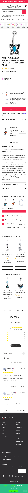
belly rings (17, 15)
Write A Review (15, 346)
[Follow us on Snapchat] (22, 476)
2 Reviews (11, 68)
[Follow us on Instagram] (9, 476)
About (3, 427)
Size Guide (18, 436)
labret (22, 15)
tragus (9, 16)
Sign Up (22, 471)
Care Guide (18, 439)
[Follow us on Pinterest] (12, 476)
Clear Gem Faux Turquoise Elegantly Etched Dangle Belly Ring (8, 293)
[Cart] (25, 6)
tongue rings (5, 16)
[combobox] (18, 362)
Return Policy (19, 444)
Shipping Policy (19, 441)
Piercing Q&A (5, 436)
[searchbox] (12, 353)
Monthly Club (19, 427)
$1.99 (19, 20)
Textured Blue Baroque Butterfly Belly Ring (20, 291)
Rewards (18, 433)
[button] (23, 237)
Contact (4, 424)
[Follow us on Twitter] (6, 476)
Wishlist (17, 424)
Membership (19, 430)
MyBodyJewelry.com (14, 481)
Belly (13, 20)
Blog (3, 433)
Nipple (8, 20)
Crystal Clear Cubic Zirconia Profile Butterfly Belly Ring (20, 254)
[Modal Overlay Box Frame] (14, 488)
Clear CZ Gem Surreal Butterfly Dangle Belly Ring (7, 254)
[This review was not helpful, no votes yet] (23, 386)
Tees (24, 20)
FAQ (3, 430)
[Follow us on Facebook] (3, 476)
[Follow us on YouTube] (15, 476)
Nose (2, 20)
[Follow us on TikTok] (19, 476)
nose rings (12, 15)
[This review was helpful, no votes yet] (20, 386)
